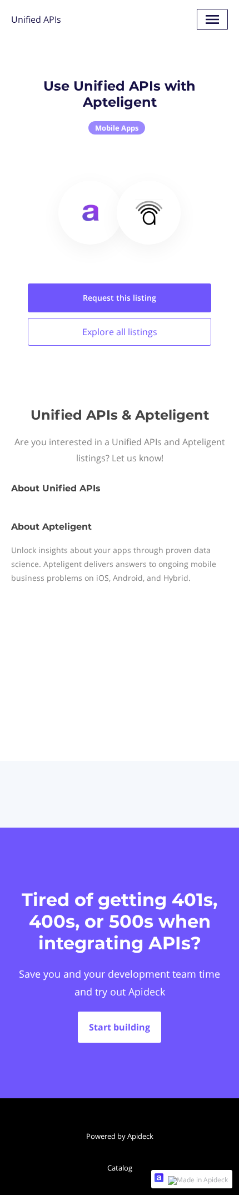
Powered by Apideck (119, 1136)
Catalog (119, 1168)
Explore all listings (119, 332)
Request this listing (119, 297)
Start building (119, 1027)
